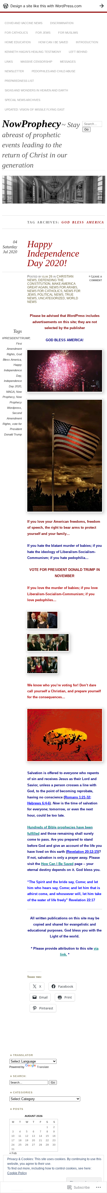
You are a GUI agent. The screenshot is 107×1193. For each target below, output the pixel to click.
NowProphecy (31, 123)
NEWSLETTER (14, 71)
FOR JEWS (43, 32)
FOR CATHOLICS (16, 32)
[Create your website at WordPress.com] (53, 6)
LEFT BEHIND (78, 51)
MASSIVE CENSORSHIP (36, 61)
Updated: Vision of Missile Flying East (35, 109)
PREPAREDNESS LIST (19, 80)
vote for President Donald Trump (13, 429)
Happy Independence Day (13, 370)
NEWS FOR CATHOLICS (44, 291)
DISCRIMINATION (61, 23)
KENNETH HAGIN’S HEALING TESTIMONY (33, 51)
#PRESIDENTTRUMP (16, 338)
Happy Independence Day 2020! (53, 253)
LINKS (9, 61)
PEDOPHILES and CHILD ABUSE (53, 71)
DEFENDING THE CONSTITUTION (45, 282)
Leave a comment (95, 278)
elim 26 (47, 276)
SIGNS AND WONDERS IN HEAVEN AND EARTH (36, 90)
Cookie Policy (17, 1173)
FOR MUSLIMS (68, 32)
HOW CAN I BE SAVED (53, 42)
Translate (43, 1066)
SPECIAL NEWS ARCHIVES (22, 99)
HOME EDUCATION (18, 42)
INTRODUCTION (87, 42)
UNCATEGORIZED (51, 298)
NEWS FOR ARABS (63, 287)
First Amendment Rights (14, 349)
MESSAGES (68, 61)
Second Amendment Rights (12, 418)
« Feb (13, 1153)
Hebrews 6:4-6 (38, 803)
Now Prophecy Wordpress (14, 402)
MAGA (10, 391)
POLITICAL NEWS (50, 294)
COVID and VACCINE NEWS (23, 23)
